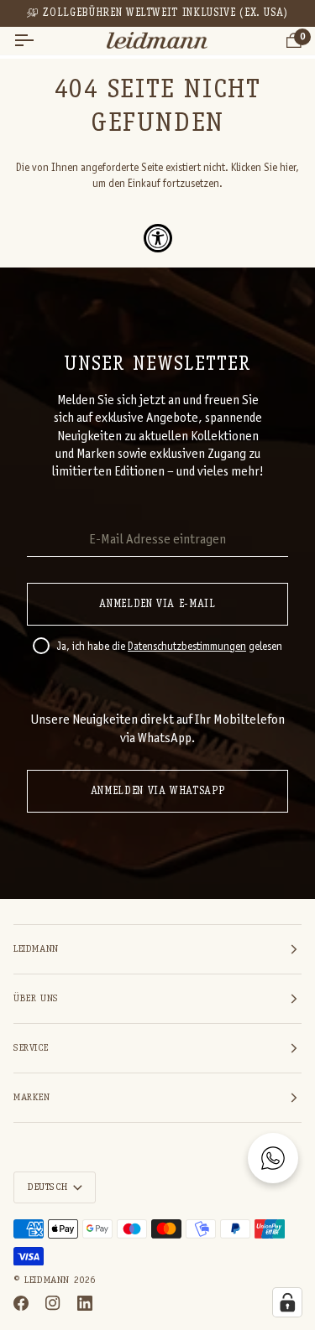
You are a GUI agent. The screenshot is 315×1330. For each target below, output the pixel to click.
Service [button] (30, 1048)
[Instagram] (52, 1303)
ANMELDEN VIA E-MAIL (157, 604)
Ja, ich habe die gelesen (169, 647)
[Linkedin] (84, 1303)
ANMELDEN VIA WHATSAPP (158, 791)
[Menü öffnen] (38, 41)
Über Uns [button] (36, 999)
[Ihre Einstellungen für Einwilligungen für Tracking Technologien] (287, 1302)
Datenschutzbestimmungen (187, 647)
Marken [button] (31, 1098)
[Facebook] (21, 1303)
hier (288, 169)
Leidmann (47, 1280)
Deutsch (47, 1187)
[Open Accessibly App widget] (158, 238)
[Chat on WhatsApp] (273, 1158)
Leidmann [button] (36, 949)
